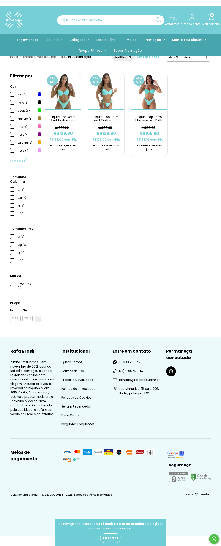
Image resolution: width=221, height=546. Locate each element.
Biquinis (52, 40)
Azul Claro (120, 57)
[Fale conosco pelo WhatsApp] (214, 539)
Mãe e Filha (106, 40)
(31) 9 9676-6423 (132, 371)
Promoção (153, 40)
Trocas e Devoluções (77, 380)
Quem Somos (71, 362)
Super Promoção (128, 50)
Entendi (110, 538)
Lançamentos (26, 40)
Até (24, 310)
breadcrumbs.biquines (40, 57)
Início (14, 57)
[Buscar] (159, 20)
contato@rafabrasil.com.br (139, 380)
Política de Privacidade (78, 389)
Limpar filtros (148, 57)
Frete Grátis (70, 415)
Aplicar (38, 319)
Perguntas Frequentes (78, 424)
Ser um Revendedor (76, 406)
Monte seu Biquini (187, 40)
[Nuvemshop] (197, 495)
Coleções (78, 40)
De (11, 310)
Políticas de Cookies (76, 397)
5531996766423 (130, 362)
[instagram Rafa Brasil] (6, 3)
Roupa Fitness (91, 50)
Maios (131, 40)
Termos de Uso (72, 371)
